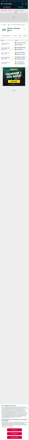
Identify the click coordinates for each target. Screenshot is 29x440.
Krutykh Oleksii (20, 62)
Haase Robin (20, 44)
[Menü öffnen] (26, 4)
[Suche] (23, 4)
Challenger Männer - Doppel (17, 24)
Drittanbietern (12, 417)
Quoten (15, 35)
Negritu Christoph (21, 54)
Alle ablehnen (14, 433)
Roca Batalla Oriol (21, 63)
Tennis (4, 24)
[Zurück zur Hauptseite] (7, 4)
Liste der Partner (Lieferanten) (8, 427)
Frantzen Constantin (21, 43)
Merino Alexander (21, 52)
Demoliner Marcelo (21, 47)
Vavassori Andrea (21, 59)
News (20, 35)
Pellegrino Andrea (21, 57)
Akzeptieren (14, 429)
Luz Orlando (19, 49)
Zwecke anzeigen (14, 437)
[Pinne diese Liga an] (25, 29)
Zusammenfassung (6, 35)
